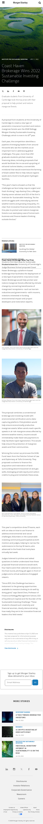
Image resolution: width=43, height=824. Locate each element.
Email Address (13, 682)
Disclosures (21, 781)
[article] (21, 385)
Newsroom (21, 794)
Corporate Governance (21, 790)
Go (35, 682)
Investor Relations (21, 786)
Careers (21, 799)
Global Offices (24, 807)
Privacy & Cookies (17, 812)
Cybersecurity (27, 809)
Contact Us (12, 807)
